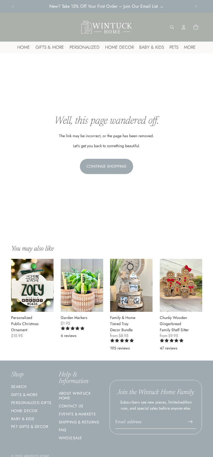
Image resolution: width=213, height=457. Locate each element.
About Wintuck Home (75, 395)
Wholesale (70, 438)
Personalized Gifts (31, 402)
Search (19, 386)
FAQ (62, 430)
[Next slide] (196, 6)
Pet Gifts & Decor (29, 426)
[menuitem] (190, 47)
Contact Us (71, 406)
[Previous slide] (13, 6)
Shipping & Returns (79, 422)
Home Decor (24, 410)
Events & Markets (77, 414)
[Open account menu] (184, 27)
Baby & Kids (22, 419)
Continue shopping (106, 166)
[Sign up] (190, 421)
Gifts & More (24, 394)
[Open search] (172, 27)
